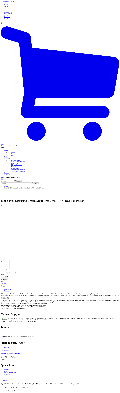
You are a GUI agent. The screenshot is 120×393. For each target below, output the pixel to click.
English (6, 4)
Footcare (13, 166)
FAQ (12, 155)
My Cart (7, 15)
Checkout (7, 17)
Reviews (6, 291)
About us (13, 152)
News (12, 154)
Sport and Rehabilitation (18, 171)
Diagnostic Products (16, 165)
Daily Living (14, 163)
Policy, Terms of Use (10, 372)
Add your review (12, 273)
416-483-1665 (5, 347)
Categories (7, 158)
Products (6, 173)
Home (6, 150)
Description (7, 289)
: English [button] (7, 1)
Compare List (8, 12)
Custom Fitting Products (18, 161)
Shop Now (4, 380)
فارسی (6, 6)
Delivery (6, 157)
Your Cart (3, 283)
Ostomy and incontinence (18, 169)
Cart (2, 144)
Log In (6, 18)
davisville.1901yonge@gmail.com (10, 353)
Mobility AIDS (15, 168)
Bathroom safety (15, 160)
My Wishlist (8, 13)
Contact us (7, 174)
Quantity (4, 279)
